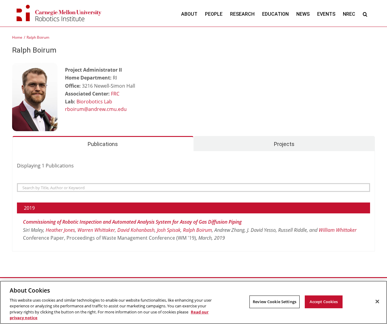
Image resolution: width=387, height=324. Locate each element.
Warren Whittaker (96, 230)
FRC (115, 93)
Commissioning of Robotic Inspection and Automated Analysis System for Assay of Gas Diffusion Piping (132, 222)
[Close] (377, 301)
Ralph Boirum (197, 230)
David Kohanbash (135, 230)
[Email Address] (110, 109)
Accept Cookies (324, 301)
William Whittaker (337, 230)
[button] (365, 14)
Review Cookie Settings (274, 301)
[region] (193, 302)
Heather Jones (60, 230)
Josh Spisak (168, 230)
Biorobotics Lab (94, 101)
